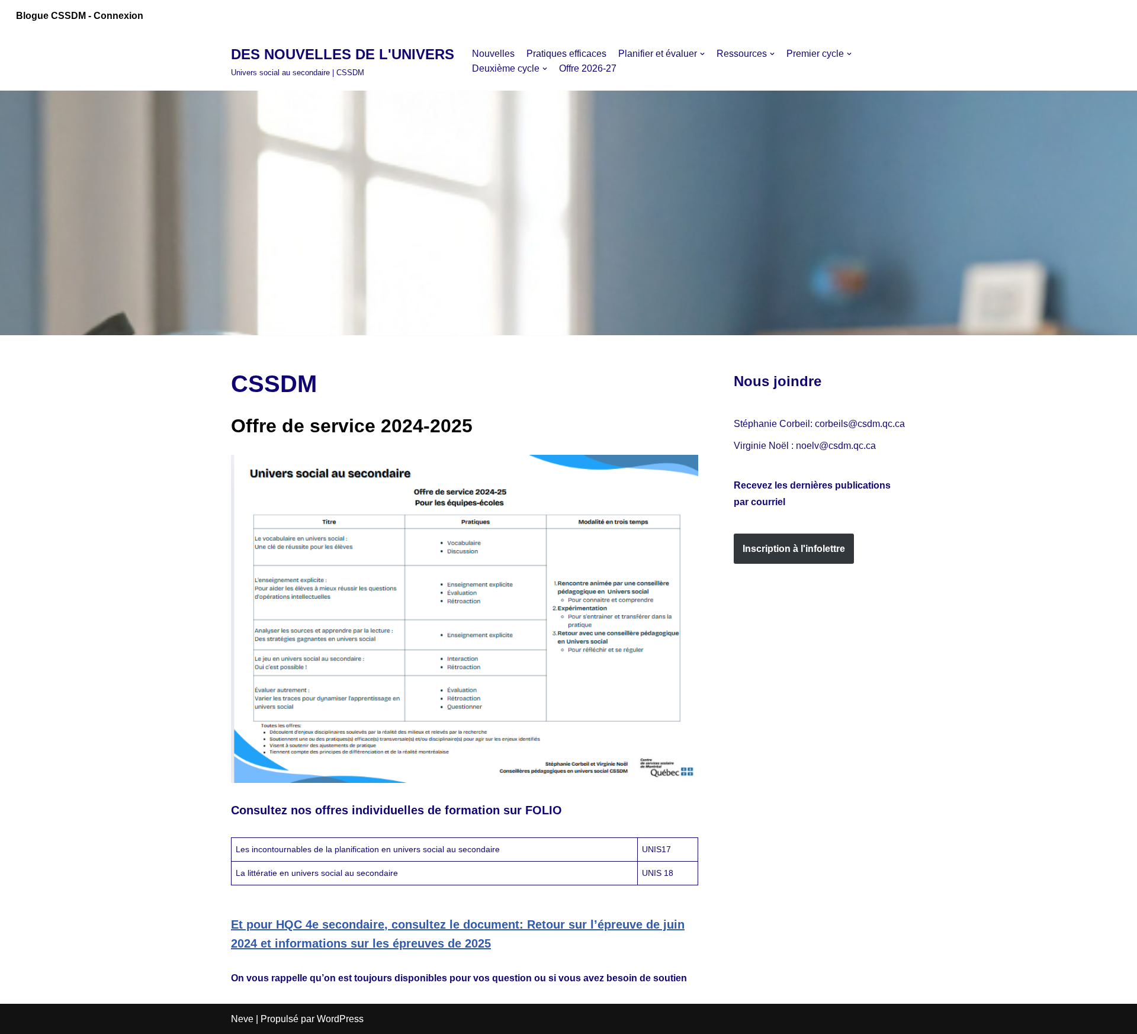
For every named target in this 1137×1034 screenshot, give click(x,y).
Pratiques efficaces (566, 54)
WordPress (340, 1019)
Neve (242, 1019)
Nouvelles (493, 54)
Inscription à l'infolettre (794, 549)
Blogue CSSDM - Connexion (79, 16)
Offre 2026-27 (587, 68)
